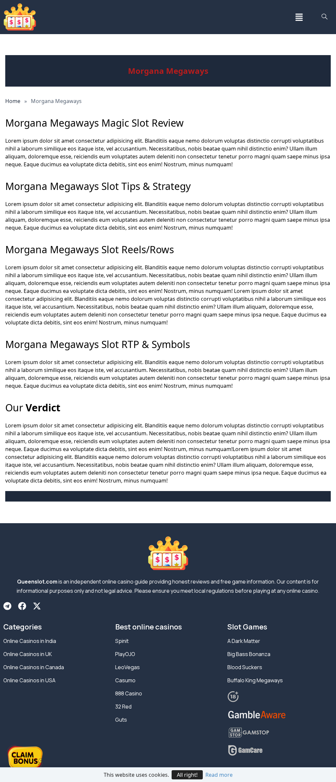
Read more (219, 774)
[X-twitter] (37, 606)
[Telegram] (7, 606)
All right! (187, 774)
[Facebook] (22, 606)
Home (12, 101)
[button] (298, 17)
